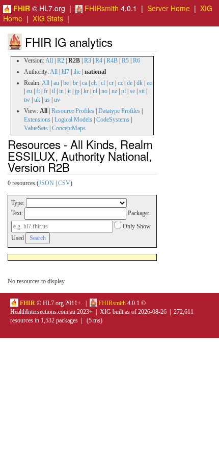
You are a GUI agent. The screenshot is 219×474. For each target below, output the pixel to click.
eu (29, 91)
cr (111, 82)
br (75, 82)
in (61, 91)
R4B (112, 60)
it (69, 91)
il (53, 91)
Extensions (37, 119)
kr (86, 91)
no (104, 91)
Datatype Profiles (119, 110)
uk (37, 99)
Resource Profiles (72, 110)
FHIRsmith (101, 8)
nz (114, 91)
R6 (136, 60)
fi (38, 91)
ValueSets (36, 128)
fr (46, 91)
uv (57, 99)
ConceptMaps (69, 128)
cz (120, 82)
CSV (64, 183)
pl (123, 91)
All (49, 60)
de (129, 82)
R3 (87, 60)
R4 (98, 60)
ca (84, 82)
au (56, 82)
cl (103, 82)
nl (95, 91)
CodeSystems (112, 119)
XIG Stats (48, 18)
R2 (60, 60)
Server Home (168, 8)
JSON (46, 183)
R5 (125, 60)
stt (142, 91)
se (132, 91)
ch (94, 82)
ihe (76, 71)
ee (149, 82)
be (66, 82)
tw (27, 99)
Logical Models (73, 119)
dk (139, 82)
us (47, 99)
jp (77, 91)
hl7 (65, 71)
